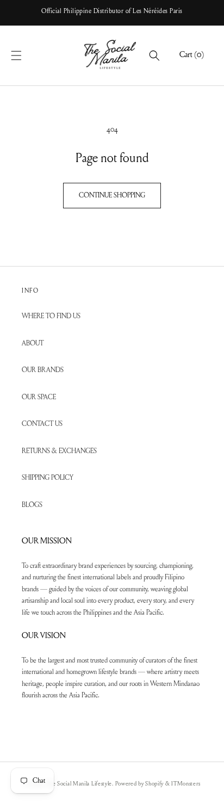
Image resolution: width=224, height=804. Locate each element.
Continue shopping (112, 195)
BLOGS (32, 505)
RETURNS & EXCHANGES (59, 451)
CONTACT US (42, 424)
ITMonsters (185, 784)
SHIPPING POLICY (47, 477)
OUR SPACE (39, 397)
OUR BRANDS (43, 370)
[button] (28, 55)
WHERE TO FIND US (51, 316)
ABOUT (32, 343)
